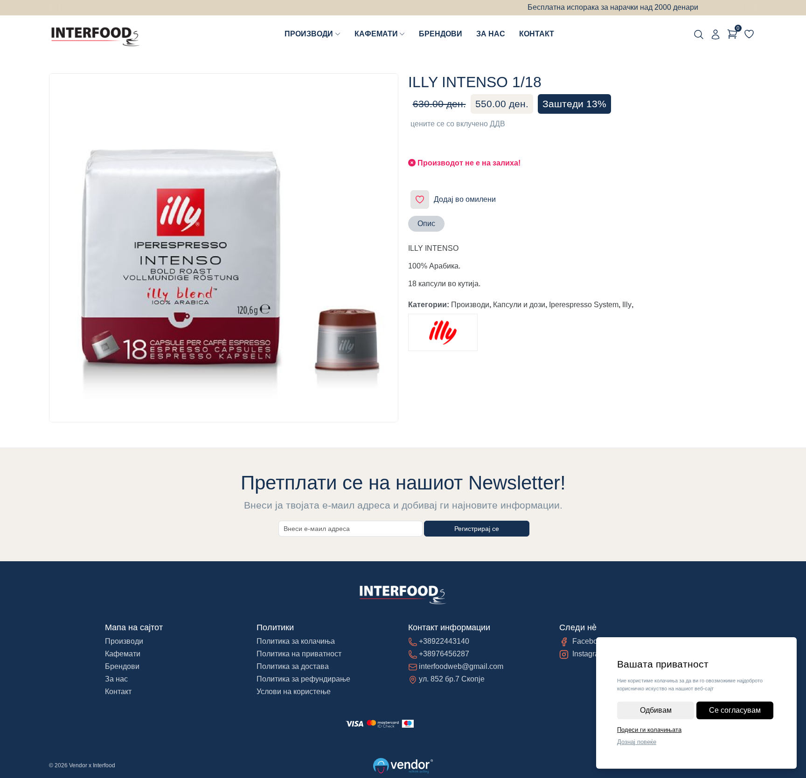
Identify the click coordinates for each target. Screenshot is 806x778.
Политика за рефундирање (303, 679)
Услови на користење (294, 691)
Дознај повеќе (636, 741)
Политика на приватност (299, 654)
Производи (309, 34)
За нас (490, 34)
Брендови (440, 34)
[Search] (699, 34)
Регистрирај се (476, 528)
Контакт (536, 34)
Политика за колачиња (296, 641)
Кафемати (376, 34)
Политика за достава (293, 666)
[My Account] (716, 34)
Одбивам (656, 710)
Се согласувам (735, 710)
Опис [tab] (426, 223)
